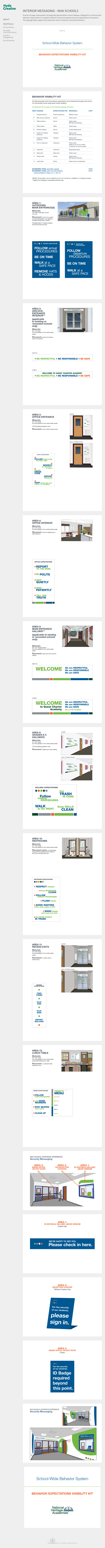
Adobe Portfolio (72, 1543)
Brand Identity (8, 40)
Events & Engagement (8, 36)
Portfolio (8, 24)
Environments (8, 27)
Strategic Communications (9, 31)
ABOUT (6, 19)
